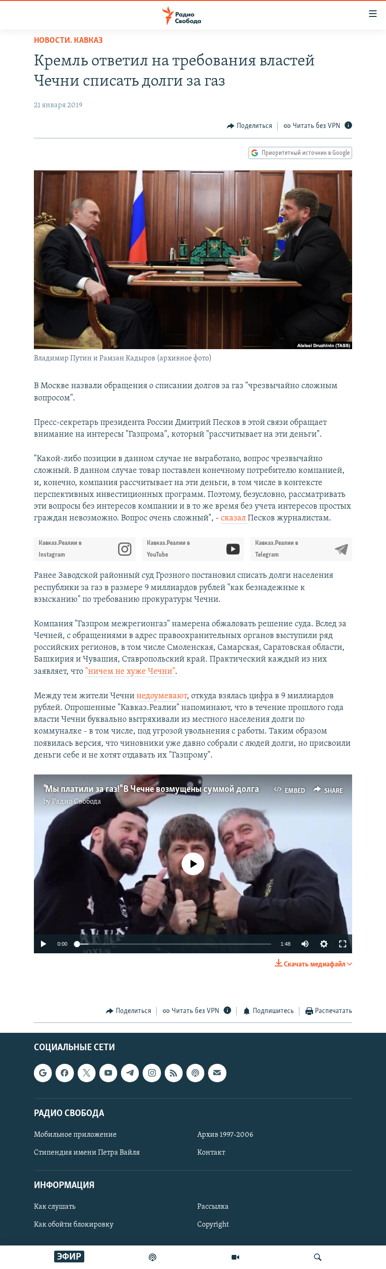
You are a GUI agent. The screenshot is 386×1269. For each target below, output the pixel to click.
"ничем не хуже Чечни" (130, 672)
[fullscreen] (342, 943)
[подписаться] (217, 1073)
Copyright (213, 1225)
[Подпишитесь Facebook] (64, 1073)
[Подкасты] (195, 1073)
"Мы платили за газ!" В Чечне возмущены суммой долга (151, 789)
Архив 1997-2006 (225, 1135)
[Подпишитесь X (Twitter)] (87, 1073)
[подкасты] (152, 1257)
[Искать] (318, 1257)
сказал (234, 518)
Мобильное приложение (75, 1135)
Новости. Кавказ (68, 41)
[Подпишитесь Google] (43, 1073)
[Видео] (235, 1257)
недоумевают (162, 696)
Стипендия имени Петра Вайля (87, 1153)
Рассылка (213, 1207)
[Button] (249, 126)
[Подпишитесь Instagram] (152, 1073)
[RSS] (174, 1073)
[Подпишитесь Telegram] (130, 1073)
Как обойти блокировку (73, 1225)
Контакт (211, 1153)
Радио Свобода (76, 802)
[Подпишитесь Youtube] (108, 1073)
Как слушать (54, 1207)
